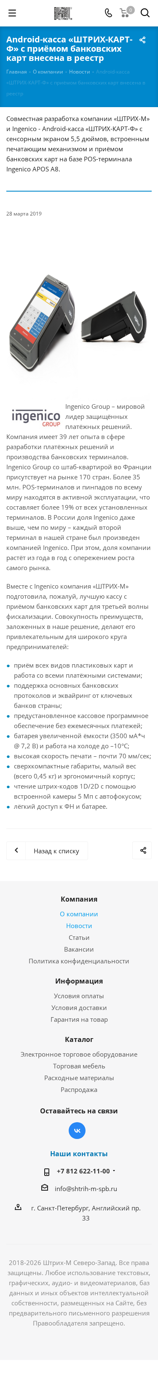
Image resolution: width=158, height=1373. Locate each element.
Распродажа (79, 1089)
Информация (79, 981)
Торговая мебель (79, 1066)
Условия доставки (79, 1007)
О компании (79, 914)
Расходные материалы (79, 1077)
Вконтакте (77, 1130)
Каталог (79, 1039)
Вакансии (79, 949)
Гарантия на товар (79, 1019)
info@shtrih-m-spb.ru (86, 1188)
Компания (79, 899)
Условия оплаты (79, 996)
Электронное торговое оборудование (79, 1054)
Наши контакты (79, 1153)
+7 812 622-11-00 (83, 1171)
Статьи (79, 937)
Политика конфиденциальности (79, 961)
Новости (79, 925)
